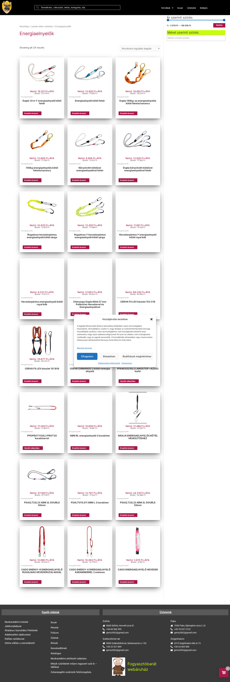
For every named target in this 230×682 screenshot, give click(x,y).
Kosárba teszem (31, 113)
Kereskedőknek (59, 648)
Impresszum (127, 363)
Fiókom (55, 632)
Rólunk (54, 643)
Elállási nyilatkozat (14, 638)
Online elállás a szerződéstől (20, 643)
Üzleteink (191, 8)
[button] (151, 319)
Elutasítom (109, 356)
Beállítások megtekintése (137, 356)
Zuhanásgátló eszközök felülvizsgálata (71, 672)
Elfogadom (87, 356)
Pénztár (55, 627)
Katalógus (56, 653)
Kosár (180, 8)
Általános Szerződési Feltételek (21, 630)
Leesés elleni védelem (42, 26)
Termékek (165, 8)
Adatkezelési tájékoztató (109, 363)
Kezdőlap (24, 26)
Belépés (203, 8)
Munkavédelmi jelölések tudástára (69, 658)
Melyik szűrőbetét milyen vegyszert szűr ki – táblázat (74, 665)
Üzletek (55, 638)
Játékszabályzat (13, 626)
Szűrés (219, 25)
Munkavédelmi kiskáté (16, 622)
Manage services (84, 348)
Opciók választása (127, 381)
